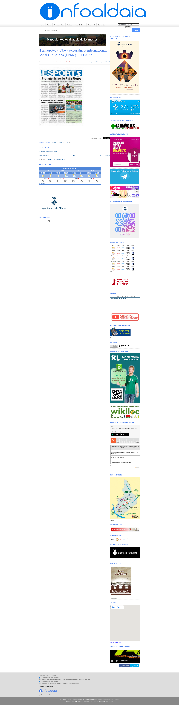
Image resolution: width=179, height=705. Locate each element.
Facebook (91, 25)
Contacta (101, 25)
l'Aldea (69, 25)
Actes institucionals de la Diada (47, 676)
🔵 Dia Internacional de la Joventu (48, 681)
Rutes (49, 25)
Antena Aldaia (59, 25)
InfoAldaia (77, 699)
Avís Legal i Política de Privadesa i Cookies (106, 699)
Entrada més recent (44, 155)
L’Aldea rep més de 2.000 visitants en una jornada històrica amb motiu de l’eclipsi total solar (64, 679)
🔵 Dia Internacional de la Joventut (48, 678)
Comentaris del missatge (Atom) (56, 159)
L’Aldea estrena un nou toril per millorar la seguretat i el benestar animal (59, 683)
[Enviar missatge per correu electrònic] (70, 142)
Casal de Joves (79, 25)
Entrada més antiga (104, 155)
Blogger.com (109, 701)
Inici (74, 155)
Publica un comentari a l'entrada (48, 151)
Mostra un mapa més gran (115, 642)
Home (42, 25)
